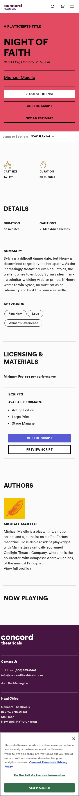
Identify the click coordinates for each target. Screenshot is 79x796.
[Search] (52, 6)
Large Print (20, 417)
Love (35, 313)
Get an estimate (40, 118)
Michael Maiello (19, 77)
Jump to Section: (15, 136)
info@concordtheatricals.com (22, 675)
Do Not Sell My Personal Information (39, 775)
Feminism (15, 313)
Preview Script (39, 449)
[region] (39, 764)
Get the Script (39, 106)
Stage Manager (24, 423)
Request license (39, 94)
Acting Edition (23, 410)
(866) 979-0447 (25, 670)
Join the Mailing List (15, 683)
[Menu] (72, 6)
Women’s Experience (23, 323)
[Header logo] (12, 7)
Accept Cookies (39, 787)
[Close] (74, 739)
